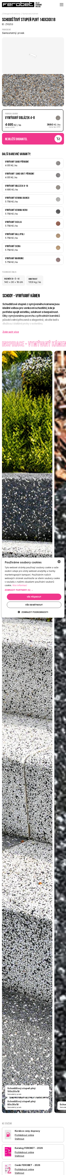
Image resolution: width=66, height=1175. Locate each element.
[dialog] (33, 587)
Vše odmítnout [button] (34, 604)
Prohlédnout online (24, 1135)
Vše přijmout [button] (34, 596)
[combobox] (58, 561)
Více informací (19, 585)
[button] (33, 590)
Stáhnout (19, 1138)
